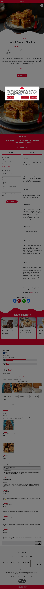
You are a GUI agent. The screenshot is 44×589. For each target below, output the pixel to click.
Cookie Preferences (10, 97)
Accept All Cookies (34, 97)
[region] (22, 93)
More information (19, 94)
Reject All (25, 97)
